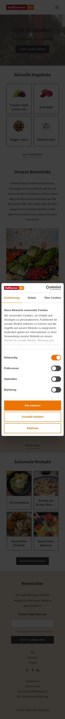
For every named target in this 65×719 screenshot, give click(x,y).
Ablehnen (32, 428)
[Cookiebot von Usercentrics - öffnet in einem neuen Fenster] (46, 288)
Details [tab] (32, 297)
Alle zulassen (32, 405)
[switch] (56, 368)
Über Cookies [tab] (52, 297)
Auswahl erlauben (33, 416)
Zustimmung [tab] (11, 297)
